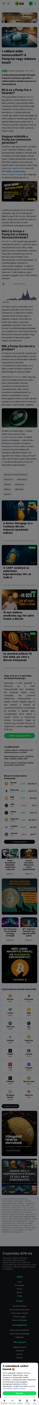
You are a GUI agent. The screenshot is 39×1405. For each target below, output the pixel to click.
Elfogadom (19, 1393)
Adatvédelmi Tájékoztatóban (14, 1388)
